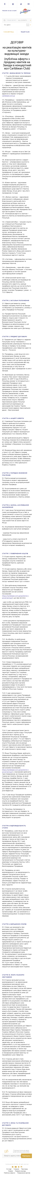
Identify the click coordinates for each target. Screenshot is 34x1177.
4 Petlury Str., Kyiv (13, 4)
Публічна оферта (9, 1173)
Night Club (25, 32)
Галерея (16, 1169)
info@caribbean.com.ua (21, 4)
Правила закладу (20, 1171)
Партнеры (24, 1169)
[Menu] (29, 4)
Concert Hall (9, 32)
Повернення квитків (23, 1173)
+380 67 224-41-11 (6, 4)
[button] (27, 25)
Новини (10, 1171)
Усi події (8, 1169)
